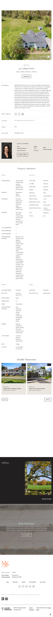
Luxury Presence (31, 608)
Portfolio (23, 582)
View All (48, 399)
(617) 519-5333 (36, 149)
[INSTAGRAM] (23, 586)
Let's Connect (43, 582)
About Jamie (15, 582)
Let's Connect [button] (26, 535)
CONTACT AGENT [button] (22, 154)
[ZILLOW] (33, 586)
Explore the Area (46, 499)
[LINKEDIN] (26, 586)
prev (6, 56)
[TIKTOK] (30, 586)
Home (7, 582)
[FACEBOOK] (19, 586)
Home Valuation (32, 582)
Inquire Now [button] (26, 76)
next (9, 56)
